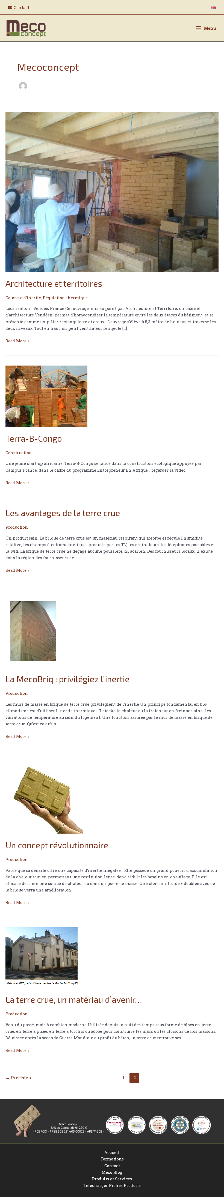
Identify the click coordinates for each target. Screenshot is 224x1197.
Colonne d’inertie (23, 297)
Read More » (17, 340)
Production (16, 527)
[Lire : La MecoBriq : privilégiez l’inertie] (32, 630)
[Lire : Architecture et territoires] (112, 191)
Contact (112, 1165)
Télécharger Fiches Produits (112, 1185)
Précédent (19, 1077)
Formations (112, 1159)
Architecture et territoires (53, 283)
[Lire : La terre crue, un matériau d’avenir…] (41, 957)
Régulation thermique (65, 297)
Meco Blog (112, 1172)
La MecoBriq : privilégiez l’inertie (67, 679)
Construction (18, 452)
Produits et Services (112, 1178)
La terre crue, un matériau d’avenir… (73, 999)
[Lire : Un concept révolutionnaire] (44, 797)
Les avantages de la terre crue (62, 513)
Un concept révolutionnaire (56, 845)
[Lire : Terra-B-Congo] (46, 395)
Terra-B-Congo (33, 438)
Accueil (112, 1152)
